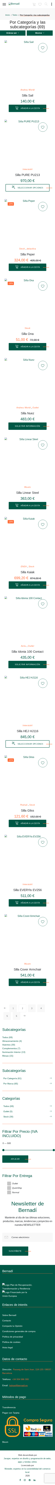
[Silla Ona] (27, 302)
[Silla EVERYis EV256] (27, 858)
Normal (15, 1192)
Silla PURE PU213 (27, 175)
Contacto (6, 1320)
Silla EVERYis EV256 (27, 890)
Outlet (35, 407)
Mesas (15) (7, 1056)
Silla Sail (27, 95)
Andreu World (27, 89)
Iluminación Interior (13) (13, 1052)
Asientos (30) (8, 1044)
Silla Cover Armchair (27, 969)
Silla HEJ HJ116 (27, 731)
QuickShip (17, 1188)
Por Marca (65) (10, 1083)
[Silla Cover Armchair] (27, 937)
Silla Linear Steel (27, 492)
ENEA (24, 566)
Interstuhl (27, 169)
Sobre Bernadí (9, 1315)
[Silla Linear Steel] (27, 461)
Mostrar (39, 33)
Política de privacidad (12, 1336)
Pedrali (24, 804)
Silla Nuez (27, 413)
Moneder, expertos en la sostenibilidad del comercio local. (27, 1470)
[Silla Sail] (27, 63)
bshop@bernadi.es (18, 1385)
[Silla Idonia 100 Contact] (27, 619)
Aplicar (15, 1159)
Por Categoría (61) (12, 1078)
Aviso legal (7, 1347)
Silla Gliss (27, 810)
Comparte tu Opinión (12, 1326)
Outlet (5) (8, 1111)
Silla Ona (27, 333)
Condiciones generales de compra (18, 1331)
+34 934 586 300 (20, 1379)
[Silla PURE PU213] (27, 143)
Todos (14, 15)
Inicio (7, 15)
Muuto (27, 487)
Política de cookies (11, 1342)
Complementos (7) (11, 1048)
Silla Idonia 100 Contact (27, 651)
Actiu (23, 646)
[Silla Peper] (27, 222)
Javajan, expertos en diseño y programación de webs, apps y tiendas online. (27, 1460)
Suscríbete (15, 1251)
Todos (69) (7, 1037)
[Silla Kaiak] (27, 540)
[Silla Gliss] (27, 778)
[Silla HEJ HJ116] (27, 699)
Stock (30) (8, 1116)
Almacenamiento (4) (12, 1041)
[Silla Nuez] (27, 381)
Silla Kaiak (28, 572)
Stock (22, 248)
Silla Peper (27, 254)
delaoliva (31, 248)
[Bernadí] (18, 4)
